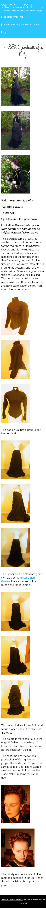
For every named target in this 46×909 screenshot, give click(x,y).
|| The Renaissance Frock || (13, 17)
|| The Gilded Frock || (10, 24)
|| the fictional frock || (31, 24)
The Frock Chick (17, 7)
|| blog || (4, 32)
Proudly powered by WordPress (12, 900)
